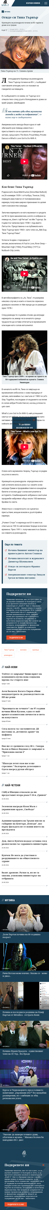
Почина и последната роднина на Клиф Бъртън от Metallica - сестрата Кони (23, 1013)
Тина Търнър (9, 650)
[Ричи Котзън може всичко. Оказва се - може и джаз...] (24, 957)
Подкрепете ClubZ (16, 1204)
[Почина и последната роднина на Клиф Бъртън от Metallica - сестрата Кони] (24, 996)
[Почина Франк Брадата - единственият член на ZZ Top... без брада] (24, 1035)
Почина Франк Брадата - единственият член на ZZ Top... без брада (23, 1052)
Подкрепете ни (16, 638)
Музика (7, 12)
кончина (23, 650)
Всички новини (33, 3)
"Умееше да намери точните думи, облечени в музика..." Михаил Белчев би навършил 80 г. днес (23, 1137)
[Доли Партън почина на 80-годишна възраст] (24, 918)
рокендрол (8, 655)
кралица (35, 650)
